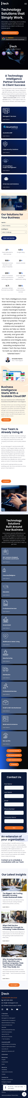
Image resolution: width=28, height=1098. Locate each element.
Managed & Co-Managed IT (8, 1018)
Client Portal (4, 1084)
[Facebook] (8, 1009)
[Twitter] (4, 1009)
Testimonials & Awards (7, 1072)
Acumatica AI (5, 1049)
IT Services (5, 1013)
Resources (5, 1057)
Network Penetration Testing (8, 1022)
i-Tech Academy (6, 1039)
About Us (4, 1067)
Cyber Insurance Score (14, 760)
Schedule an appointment (10, 32)
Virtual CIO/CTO (5, 1034)
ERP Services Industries (14, 755)
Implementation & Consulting (9, 1044)
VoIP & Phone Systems (7, 1032)
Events (3, 1064)
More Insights (14, 985)
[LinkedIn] (13, 1009)
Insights (3, 1059)
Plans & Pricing (5, 1015)
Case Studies (5, 1062)
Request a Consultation (7, 1079)
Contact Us (5, 1077)
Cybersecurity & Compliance (8, 1020)
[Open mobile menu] (25, 3)
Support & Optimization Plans (8, 1046)
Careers (3, 1074)
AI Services (6, 481)
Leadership (4, 1069)
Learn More (6, 419)
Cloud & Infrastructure (7, 1025)
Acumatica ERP (6, 1042)
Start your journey (8, 238)
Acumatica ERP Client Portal (9, 997)
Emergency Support (6, 1082)
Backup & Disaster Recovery (8, 1029)
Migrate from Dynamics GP (8, 1051)
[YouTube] (18, 1009)
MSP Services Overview (7, 1036)
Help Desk (4, 1027)
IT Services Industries (14, 750)
